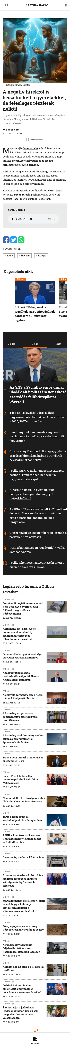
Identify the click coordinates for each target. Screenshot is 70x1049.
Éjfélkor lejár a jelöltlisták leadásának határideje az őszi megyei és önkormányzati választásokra (20, 1012)
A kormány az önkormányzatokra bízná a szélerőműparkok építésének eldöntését (23, 739)
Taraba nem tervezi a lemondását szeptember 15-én (23, 759)
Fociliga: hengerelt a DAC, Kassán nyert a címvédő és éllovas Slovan (37, 565)
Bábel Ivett (12, 129)
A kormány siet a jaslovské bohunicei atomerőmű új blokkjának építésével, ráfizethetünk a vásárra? (19, 634)
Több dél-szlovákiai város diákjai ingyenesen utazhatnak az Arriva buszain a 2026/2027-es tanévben (38, 417)
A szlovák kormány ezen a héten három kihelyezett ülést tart (23, 696)
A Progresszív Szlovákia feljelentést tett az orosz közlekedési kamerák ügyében (21, 948)
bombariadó (30, 148)
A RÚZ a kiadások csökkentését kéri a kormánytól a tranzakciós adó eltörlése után (22, 838)
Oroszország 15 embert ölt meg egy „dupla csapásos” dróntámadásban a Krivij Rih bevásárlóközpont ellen (38, 455)
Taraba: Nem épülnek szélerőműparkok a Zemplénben (22, 818)
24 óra (11, 343)
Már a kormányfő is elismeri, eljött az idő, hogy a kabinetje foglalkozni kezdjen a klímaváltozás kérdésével (24, 906)
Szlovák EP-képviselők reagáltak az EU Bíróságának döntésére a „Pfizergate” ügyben (35, 313)
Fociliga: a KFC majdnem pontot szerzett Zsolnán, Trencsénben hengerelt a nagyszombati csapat (37, 475)
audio (9, 255)
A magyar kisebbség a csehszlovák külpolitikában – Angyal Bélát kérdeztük (21, 676)
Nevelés (25, 255)
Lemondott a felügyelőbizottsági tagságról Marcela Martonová (22, 655)
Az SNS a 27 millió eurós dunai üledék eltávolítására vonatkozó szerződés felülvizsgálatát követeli (38, 394)
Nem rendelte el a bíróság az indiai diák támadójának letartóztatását (24, 799)
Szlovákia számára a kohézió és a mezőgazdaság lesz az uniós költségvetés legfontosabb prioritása (23, 880)
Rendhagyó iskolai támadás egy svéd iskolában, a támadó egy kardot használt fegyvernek (37, 436)
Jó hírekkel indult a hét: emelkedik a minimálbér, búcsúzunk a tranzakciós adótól (22, 989)
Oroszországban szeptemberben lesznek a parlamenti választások (38, 535)
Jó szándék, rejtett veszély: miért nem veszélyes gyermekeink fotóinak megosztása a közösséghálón (23, 608)
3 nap (35, 343)
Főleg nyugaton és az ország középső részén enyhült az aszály (23, 927)
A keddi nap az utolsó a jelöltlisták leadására (24, 968)
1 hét (58, 343)
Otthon (20, 279)
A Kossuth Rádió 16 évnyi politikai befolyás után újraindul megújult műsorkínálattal (32, 494)
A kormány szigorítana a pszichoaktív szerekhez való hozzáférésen (20, 717)
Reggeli (42, 255)
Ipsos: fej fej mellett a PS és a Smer (24, 857)
